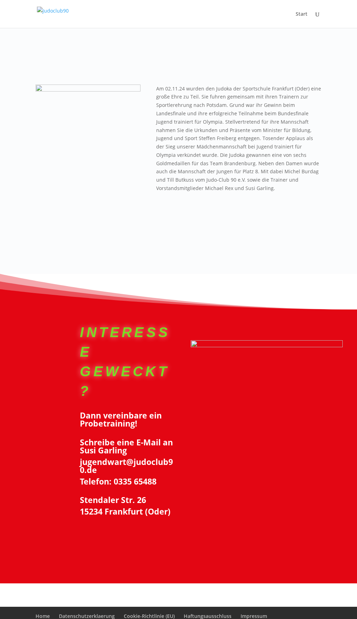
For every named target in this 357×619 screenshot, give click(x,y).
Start (301, 14)
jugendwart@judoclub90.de (126, 465)
